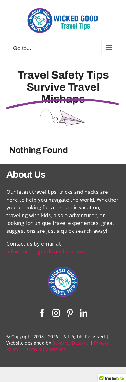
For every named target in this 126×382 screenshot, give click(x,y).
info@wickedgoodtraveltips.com (45, 251)
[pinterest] (70, 313)
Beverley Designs (70, 343)
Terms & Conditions (45, 349)
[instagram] (56, 313)
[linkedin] (83, 313)
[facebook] (42, 313)
